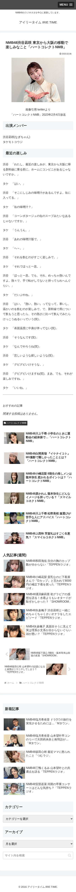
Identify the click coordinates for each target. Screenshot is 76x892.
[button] (69, 855)
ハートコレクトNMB (16, 423)
